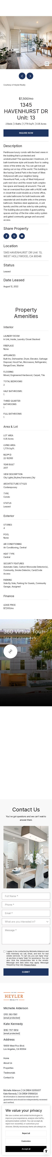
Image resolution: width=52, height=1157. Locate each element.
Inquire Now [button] (26, 133)
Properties (8, 1068)
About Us (7, 1063)
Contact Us (8, 1077)
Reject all (26, 1133)
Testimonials (9, 1072)
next (30, 76)
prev (22, 76)
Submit (26, 972)
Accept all (26, 1149)
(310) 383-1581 (10, 1014)
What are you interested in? (20, 921)
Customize (26, 1141)
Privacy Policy (30, 965)
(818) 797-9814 (10, 1030)
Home (6, 1058)
